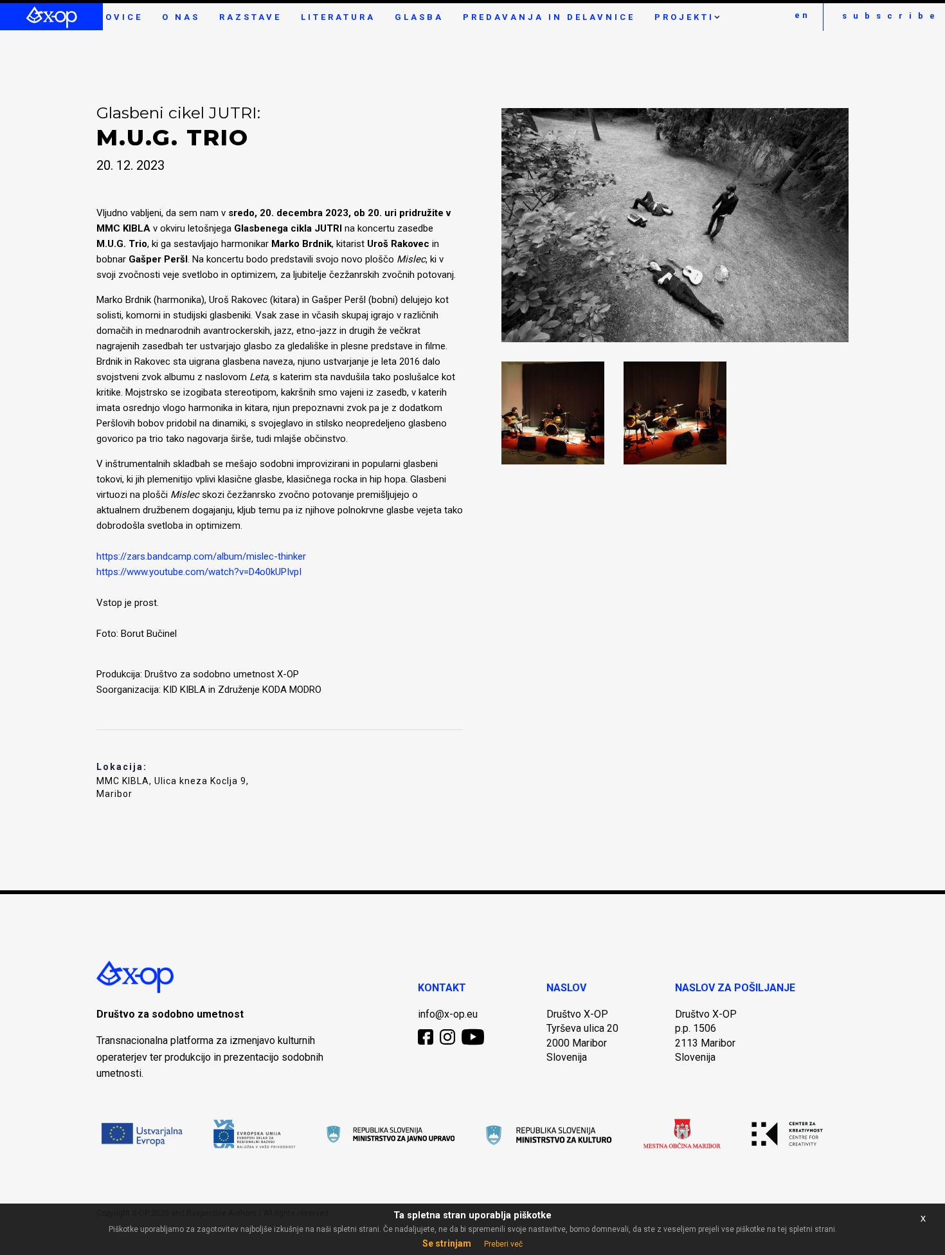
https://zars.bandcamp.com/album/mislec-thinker (201, 556)
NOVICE (119, 17)
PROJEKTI (684, 17)
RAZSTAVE (250, 17)
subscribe (890, 16)
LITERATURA (338, 17)
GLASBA (419, 17)
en (802, 15)
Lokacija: (121, 766)
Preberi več (503, 1244)
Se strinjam (446, 1243)
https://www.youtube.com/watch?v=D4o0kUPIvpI (199, 572)
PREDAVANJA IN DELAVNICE (549, 17)
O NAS (181, 17)
